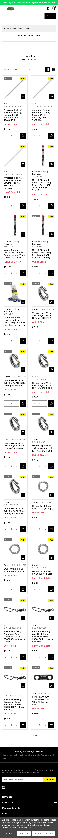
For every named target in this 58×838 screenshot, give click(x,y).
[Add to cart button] (51, 136)
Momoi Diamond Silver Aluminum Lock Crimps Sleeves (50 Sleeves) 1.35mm (14, 321)
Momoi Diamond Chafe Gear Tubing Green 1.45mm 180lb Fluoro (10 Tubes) (14, 254)
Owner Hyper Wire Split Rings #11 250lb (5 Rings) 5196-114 (14, 383)
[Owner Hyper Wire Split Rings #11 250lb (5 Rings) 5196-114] (23, 403)
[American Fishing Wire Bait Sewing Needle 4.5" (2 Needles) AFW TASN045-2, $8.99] (15, 88)
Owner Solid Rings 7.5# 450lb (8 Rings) (14, 570)
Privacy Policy (24, 827)
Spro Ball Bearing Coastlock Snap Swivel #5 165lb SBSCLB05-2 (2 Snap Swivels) (42, 636)
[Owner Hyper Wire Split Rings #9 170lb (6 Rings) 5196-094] (23, 529)
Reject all (23, 833)
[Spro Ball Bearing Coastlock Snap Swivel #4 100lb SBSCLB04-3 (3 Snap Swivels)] (23, 657)
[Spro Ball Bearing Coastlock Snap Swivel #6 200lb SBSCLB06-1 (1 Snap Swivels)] (23, 725)
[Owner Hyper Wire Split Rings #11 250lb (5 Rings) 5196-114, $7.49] (15, 361)
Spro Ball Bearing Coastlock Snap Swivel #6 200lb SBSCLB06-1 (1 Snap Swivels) (14, 704)
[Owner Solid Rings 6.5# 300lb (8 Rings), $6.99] (43, 486)
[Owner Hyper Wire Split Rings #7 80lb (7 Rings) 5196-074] (23, 466)
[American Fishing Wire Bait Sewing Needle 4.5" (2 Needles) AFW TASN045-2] (23, 136)
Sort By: (7, 69)
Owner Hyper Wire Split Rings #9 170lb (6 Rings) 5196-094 (14, 511)
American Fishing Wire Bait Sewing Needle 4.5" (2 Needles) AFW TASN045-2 (13, 115)
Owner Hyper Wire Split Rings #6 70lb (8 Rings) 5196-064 (42, 385)
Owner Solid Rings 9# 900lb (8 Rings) (42, 572)
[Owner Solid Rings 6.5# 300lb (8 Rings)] (51, 529)
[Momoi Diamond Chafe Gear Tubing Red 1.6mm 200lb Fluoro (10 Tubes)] (51, 273)
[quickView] (23, 96)
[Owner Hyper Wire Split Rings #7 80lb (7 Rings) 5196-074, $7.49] (15, 424)
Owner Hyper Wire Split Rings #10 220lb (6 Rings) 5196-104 (43, 315)
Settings (8, 833)
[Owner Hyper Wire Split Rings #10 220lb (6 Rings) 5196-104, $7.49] (43, 293)
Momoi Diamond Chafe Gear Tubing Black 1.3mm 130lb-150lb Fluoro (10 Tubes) (42, 185)
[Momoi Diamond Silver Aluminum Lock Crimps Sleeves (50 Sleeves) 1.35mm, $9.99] (15, 293)
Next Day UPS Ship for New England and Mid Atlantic (29, 2)
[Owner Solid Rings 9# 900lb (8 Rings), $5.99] (43, 549)
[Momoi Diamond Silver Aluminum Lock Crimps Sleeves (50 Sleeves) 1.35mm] (23, 341)
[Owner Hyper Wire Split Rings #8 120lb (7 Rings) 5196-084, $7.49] (43, 424)
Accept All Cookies (43, 833)
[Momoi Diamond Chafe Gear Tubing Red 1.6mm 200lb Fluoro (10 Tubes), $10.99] (43, 226)
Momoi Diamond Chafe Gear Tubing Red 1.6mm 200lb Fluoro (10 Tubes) (41, 254)
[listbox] (22, 69)
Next (35, 735)
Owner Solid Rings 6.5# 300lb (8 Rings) (42, 507)
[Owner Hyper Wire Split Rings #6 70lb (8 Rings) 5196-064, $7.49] (43, 361)
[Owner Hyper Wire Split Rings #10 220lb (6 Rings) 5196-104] (51, 341)
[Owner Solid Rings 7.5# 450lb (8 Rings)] (23, 589)
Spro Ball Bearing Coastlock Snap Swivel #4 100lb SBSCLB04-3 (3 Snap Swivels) (14, 636)
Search (50, 16)
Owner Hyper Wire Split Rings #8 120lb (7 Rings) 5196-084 (42, 448)
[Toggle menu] (4, 9)
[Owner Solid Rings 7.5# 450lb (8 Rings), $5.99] (15, 549)
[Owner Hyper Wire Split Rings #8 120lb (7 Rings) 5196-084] (51, 466)
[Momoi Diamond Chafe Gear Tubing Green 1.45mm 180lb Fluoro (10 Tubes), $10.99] (15, 226)
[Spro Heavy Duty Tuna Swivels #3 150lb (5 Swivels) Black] (51, 725)
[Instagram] (3, 787)
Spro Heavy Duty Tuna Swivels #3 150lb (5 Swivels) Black (40, 701)
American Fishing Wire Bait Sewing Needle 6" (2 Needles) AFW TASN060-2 (41, 115)
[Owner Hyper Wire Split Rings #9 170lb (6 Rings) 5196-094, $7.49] (15, 486)
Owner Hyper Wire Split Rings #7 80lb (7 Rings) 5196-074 (14, 446)
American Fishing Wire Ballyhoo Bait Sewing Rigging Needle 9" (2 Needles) (13, 183)
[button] (29, 58)
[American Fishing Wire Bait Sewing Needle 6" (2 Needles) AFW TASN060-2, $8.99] (43, 88)
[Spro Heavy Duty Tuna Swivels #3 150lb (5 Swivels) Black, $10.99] (43, 677)
